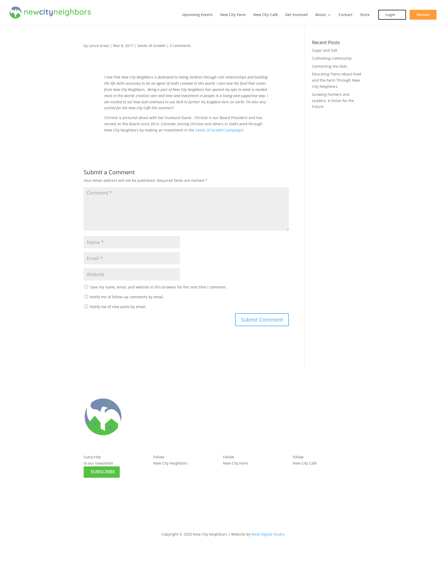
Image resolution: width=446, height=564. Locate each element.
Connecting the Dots (329, 66)
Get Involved (296, 15)
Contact (346, 15)
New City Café (265, 15)
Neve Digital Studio (267, 534)
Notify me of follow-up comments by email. (127, 296)
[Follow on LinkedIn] (178, 470)
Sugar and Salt (324, 50)
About (320, 15)
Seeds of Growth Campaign (218, 130)
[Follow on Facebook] (157, 470)
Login (390, 14)
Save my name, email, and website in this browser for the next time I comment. (158, 287)
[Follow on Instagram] (168, 470)
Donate (423, 14)
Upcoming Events (197, 15)
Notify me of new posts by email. (118, 306)
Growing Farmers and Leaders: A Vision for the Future (333, 100)
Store (365, 15)
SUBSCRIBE (103, 472)
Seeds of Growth (151, 45)
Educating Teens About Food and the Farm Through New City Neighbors (336, 80)
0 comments (180, 45)
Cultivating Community (332, 58)
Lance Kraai (99, 45)
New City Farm (233, 15)
